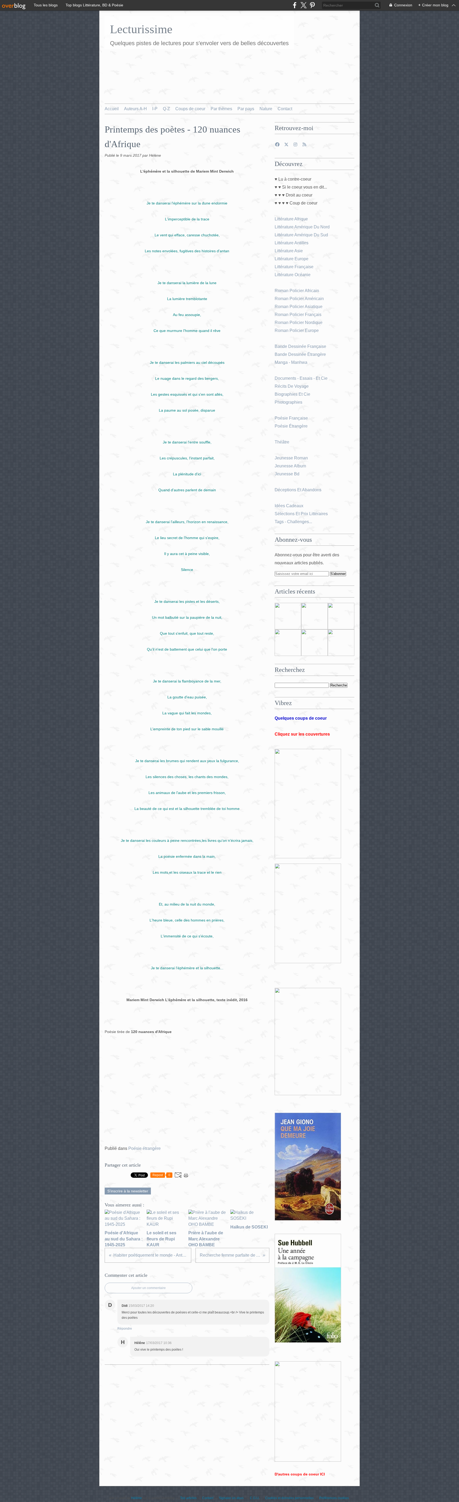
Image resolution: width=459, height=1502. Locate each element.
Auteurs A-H (135, 108)
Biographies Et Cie (292, 394)
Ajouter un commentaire (148, 1288)
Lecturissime (141, 29)
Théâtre (282, 442)
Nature (266, 108)
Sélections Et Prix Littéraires (302, 513)
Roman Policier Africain (297, 290)
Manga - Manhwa (291, 362)
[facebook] (294, 5)
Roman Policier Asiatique (298, 306)
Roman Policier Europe (297, 330)
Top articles (188, 1498)
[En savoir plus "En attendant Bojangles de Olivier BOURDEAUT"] (288, 642)
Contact (285, 108)
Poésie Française (291, 418)
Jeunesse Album (291, 466)
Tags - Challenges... (293, 521)
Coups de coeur (190, 108)
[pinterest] (312, 5)
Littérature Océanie (293, 274)
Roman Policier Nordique (299, 322)
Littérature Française (294, 266)
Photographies (289, 402)
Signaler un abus (231, 1498)
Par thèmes (221, 108)
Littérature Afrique (291, 219)
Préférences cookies (334, 1498)
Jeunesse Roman (292, 458)
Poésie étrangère (144, 1148)
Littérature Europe (292, 259)
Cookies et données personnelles (289, 1498)
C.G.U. (255, 1498)
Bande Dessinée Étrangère (300, 354)
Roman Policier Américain (300, 298)
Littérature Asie (289, 251)
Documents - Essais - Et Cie (302, 378)
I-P (155, 108)
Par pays (245, 108)
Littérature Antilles (291, 243)
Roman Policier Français (298, 314)
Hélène (136, 1498)
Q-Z (166, 108)
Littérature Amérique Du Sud (301, 235)
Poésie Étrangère (292, 426)
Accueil (112, 108)
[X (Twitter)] (303, 5)
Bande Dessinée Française (300, 346)
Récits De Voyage (292, 386)
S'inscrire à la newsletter (127, 1191)
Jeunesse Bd (287, 474)
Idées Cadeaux (289, 505)
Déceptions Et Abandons (298, 490)
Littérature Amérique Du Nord (302, 227)
